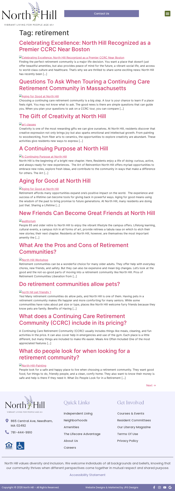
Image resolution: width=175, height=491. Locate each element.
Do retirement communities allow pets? (69, 284)
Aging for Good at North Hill (55, 180)
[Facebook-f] (154, 487)
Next (151, 385)
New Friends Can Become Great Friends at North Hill (87, 213)
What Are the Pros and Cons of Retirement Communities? (74, 248)
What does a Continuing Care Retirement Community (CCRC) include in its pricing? (73, 319)
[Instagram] (159, 487)
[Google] (170, 487)
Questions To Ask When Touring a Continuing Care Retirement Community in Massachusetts (84, 84)
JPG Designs (131, 487)
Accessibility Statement (87, 475)
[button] (167, 13)
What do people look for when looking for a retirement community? (74, 354)
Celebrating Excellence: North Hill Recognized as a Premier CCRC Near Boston (85, 46)
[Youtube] (164, 487)
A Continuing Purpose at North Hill (63, 148)
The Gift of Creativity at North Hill (62, 116)
